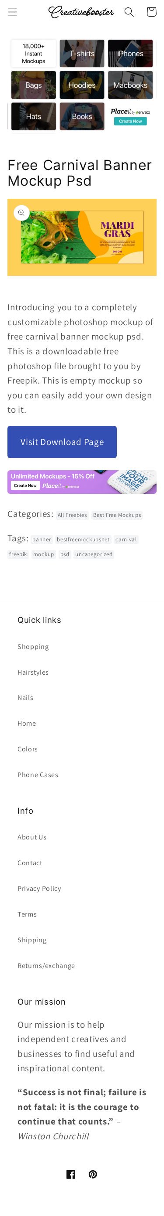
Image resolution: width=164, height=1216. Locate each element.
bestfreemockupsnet (83, 539)
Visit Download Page (62, 442)
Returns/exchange (46, 965)
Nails (25, 697)
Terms (27, 914)
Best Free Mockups (117, 515)
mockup (43, 554)
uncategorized (93, 554)
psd (65, 554)
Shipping (32, 939)
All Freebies (72, 515)
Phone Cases (38, 774)
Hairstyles (33, 672)
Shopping (33, 646)
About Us (32, 837)
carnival (126, 539)
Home (26, 723)
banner (41, 539)
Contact (29, 862)
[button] (12, 12)
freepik (18, 554)
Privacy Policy (39, 888)
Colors (27, 749)
